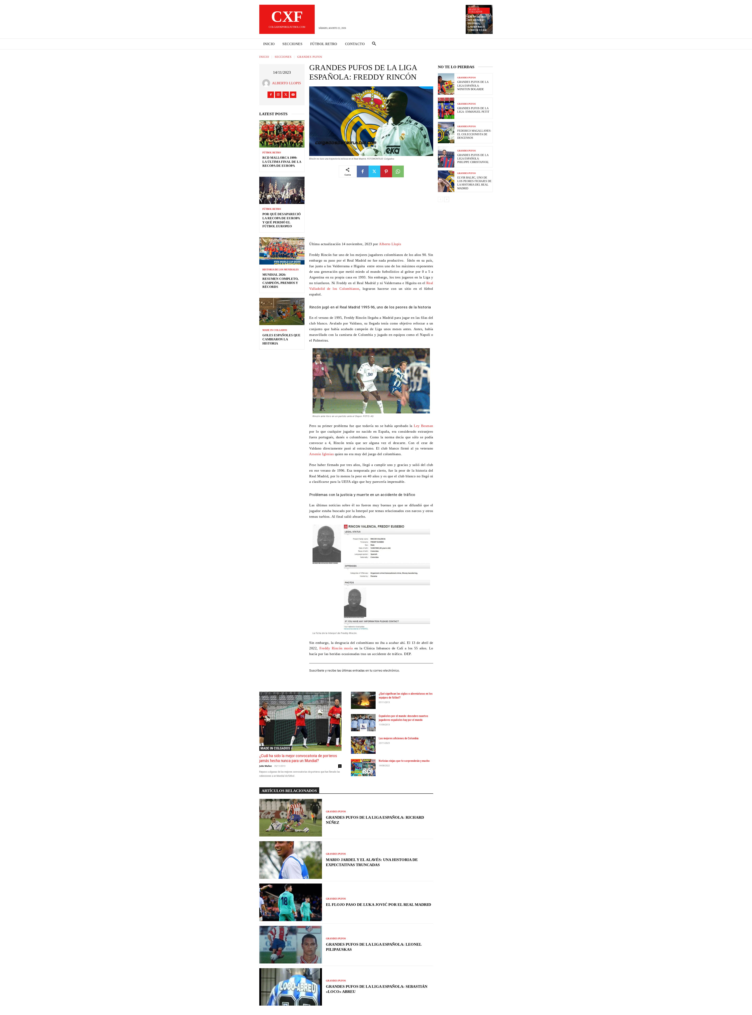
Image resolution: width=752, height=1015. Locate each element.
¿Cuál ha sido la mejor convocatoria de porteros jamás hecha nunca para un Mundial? (298, 758)
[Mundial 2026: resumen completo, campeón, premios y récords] (282, 251)
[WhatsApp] (398, 171)
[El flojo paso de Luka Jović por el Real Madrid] (290, 902)
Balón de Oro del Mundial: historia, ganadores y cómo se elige (477, 23)
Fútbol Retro (271, 152)
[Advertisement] (371, 212)
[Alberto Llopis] (267, 83)
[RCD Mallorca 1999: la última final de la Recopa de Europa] (282, 134)
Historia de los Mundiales (280, 269)
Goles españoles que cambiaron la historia (281, 339)
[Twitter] (285, 95)
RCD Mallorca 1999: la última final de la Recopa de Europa (281, 162)
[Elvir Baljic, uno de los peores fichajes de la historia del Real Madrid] (446, 181)
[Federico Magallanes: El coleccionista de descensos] (446, 132)
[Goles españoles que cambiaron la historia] (282, 311)
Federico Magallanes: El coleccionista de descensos (474, 134)
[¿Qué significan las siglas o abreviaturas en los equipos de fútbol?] (363, 700)
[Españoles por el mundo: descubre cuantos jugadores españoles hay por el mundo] (363, 722)
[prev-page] (440, 199)
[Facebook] (271, 95)
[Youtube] (293, 95)
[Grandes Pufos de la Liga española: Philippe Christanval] (446, 157)
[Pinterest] (386, 171)
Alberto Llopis (286, 83)
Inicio (264, 56)
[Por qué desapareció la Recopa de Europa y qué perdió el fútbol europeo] (282, 190)
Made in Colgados (475, 10)
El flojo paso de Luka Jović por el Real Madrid (378, 904)
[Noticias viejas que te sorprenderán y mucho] (363, 767)
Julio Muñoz (265, 765)
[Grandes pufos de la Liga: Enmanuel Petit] (446, 108)
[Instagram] (278, 95)
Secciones (283, 56)
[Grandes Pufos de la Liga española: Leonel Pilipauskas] (290, 944)
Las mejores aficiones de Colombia (398, 738)
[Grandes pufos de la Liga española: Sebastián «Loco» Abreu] (290, 987)
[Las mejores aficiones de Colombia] (363, 745)
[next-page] (446, 199)
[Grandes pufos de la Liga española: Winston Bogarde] (446, 84)
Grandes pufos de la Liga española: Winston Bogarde (473, 86)
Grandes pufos (309, 56)
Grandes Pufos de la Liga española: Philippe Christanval (473, 159)
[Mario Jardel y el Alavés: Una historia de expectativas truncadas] (290, 860)
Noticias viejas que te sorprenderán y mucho (404, 760)
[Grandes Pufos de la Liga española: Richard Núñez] (290, 817)
